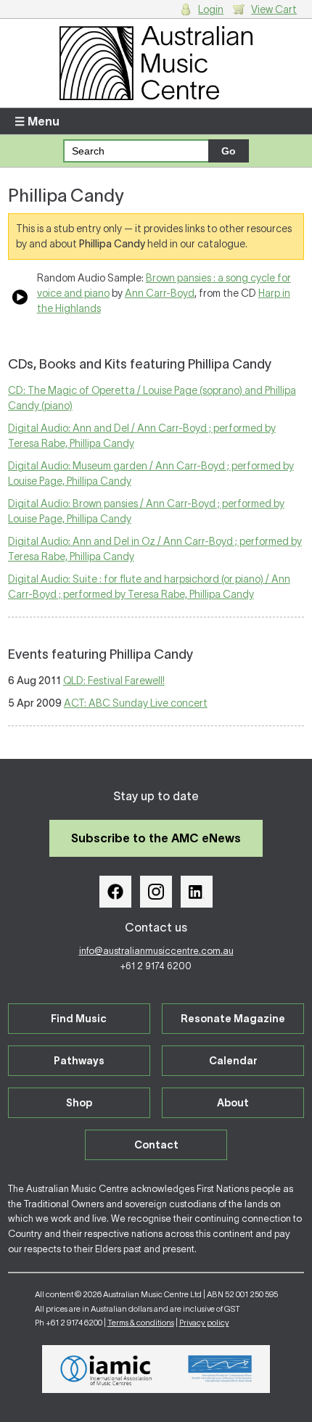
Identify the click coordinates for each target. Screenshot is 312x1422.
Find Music (79, 1018)
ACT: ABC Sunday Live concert (136, 703)
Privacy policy (204, 1322)
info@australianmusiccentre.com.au (156, 950)
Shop (79, 1103)
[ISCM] (220, 1369)
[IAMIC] (106, 1369)
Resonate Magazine (233, 1018)
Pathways (79, 1060)
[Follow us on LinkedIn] (197, 892)
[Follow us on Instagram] (156, 892)
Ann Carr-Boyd (159, 293)
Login (210, 9)
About (233, 1103)
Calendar (233, 1060)
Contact (156, 1145)
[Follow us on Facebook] (115, 892)
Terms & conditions (140, 1322)
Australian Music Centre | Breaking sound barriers (156, 63)
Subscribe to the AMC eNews (156, 837)
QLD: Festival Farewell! (114, 680)
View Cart (274, 9)
